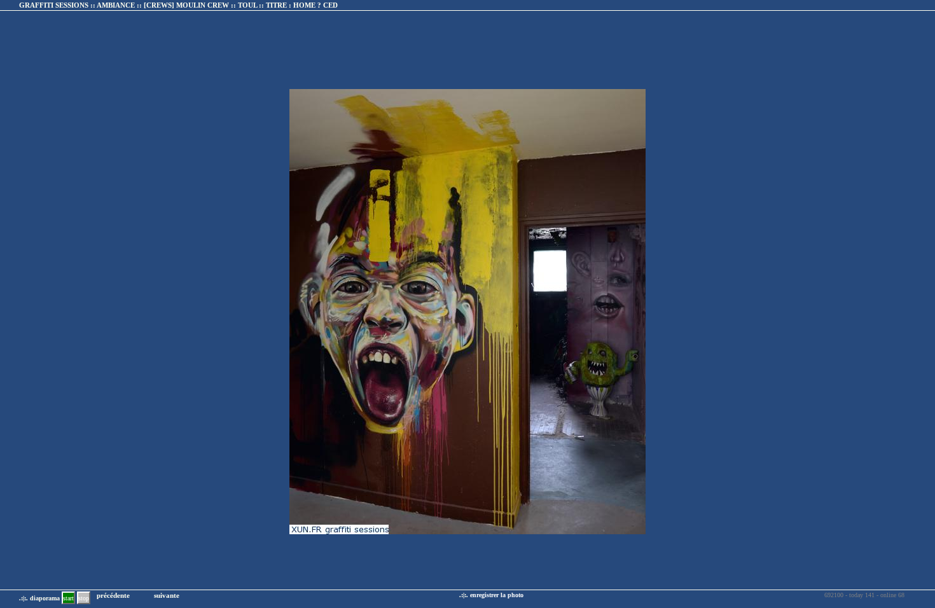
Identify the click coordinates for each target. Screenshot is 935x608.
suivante (166, 595)
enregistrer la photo (496, 594)
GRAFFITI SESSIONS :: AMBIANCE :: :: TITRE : (178, 5)
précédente (113, 595)
